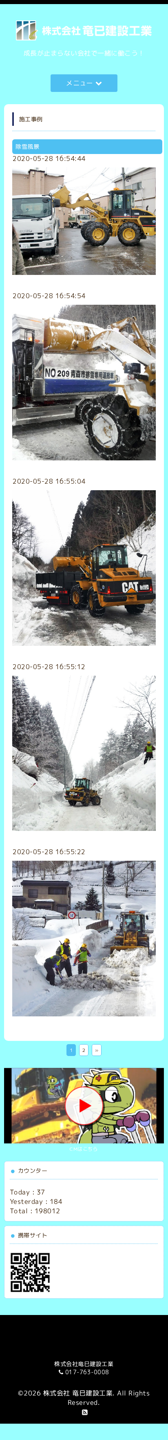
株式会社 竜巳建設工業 (78, 1393)
